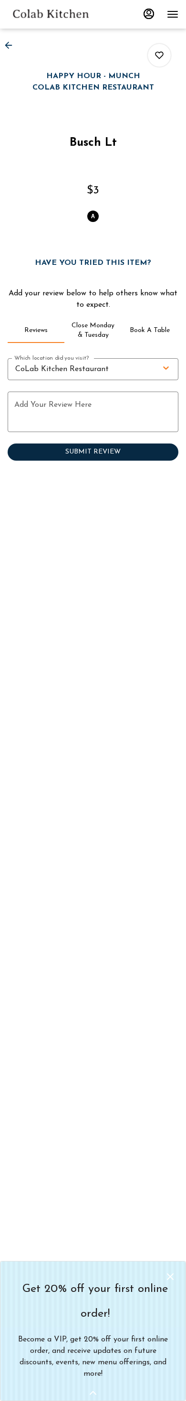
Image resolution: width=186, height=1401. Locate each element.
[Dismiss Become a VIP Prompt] (170, 1276)
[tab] (36, 330)
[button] (11, 45)
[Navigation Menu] (172, 14)
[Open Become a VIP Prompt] (93, 1393)
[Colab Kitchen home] (50, 14)
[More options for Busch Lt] (159, 55)
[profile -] (149, 14)
